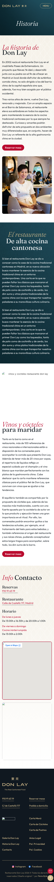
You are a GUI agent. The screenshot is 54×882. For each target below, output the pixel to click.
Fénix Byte (43, 876)
